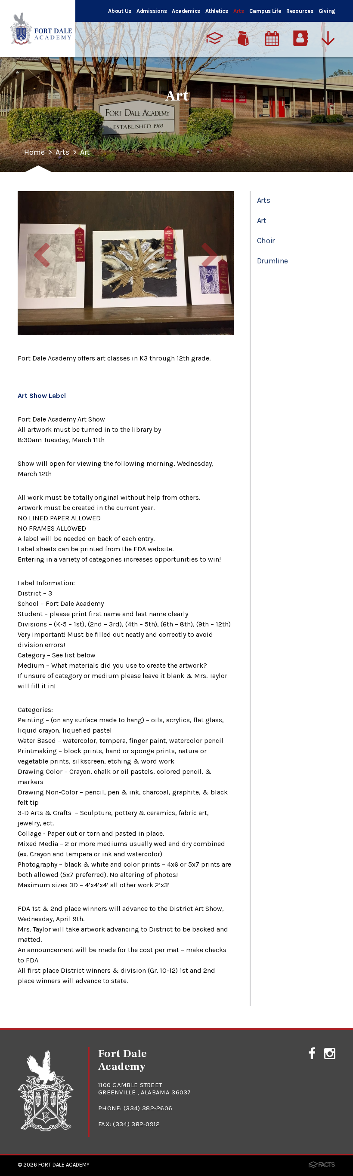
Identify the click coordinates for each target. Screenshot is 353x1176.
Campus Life (265, 11)
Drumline (272, 261)
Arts (238, 11)
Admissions (151, 11)
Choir (266, 240)
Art (85, 152)
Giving (327, 11)
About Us (119, 11)
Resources (299, 11)
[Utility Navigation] (330, 38)
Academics (186, 11)
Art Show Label (42, 395)
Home (34, 152)
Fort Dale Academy (64, 1164)
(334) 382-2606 (148, 1108)
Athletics (216, 11)
